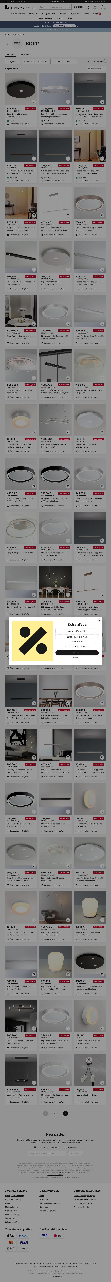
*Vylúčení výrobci (77, 657)
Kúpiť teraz (77, 653)
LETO (77, 646)
